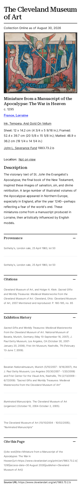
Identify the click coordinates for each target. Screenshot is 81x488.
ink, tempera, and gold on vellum (27, 123)
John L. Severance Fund (20, 148)
